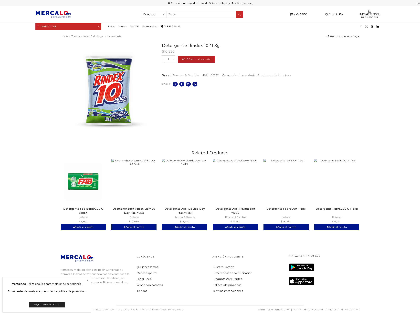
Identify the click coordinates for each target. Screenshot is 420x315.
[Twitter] (366, 26)
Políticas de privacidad (227, 285)
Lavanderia (114, 36)
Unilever (83, 217)
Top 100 (134, 26)
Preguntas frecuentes (227, 279)
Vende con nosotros (150, 285)
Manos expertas (147, 273)
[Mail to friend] (188, 84)
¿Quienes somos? (148, 267)
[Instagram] (372, 26)
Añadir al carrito (198, 59)
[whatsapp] (194, 84)
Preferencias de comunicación (232, 273)
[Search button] (239, 14)
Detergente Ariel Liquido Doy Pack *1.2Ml (185, 210)
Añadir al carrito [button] (83, 227)
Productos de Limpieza (274, 75)
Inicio (64, 36)
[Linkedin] (378, 26)
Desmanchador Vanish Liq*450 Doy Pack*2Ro (134, 210)
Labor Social (144, 279)
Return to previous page (343, 36)
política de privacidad (71, 291)
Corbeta (134, 217)
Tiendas (142, 291)
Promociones (150, 26)
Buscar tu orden (223, 267)
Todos (111, 26)
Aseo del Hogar (93, 36)
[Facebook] (361, 26)
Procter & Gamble (186, 75)
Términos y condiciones (227, 291)
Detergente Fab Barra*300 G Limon (83, 210)
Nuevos (122, 26)
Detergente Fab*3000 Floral (286, 208)
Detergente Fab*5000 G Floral (337, 208)
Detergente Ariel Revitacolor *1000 (235, 210)
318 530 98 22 (172, 26)
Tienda (75, 36)
